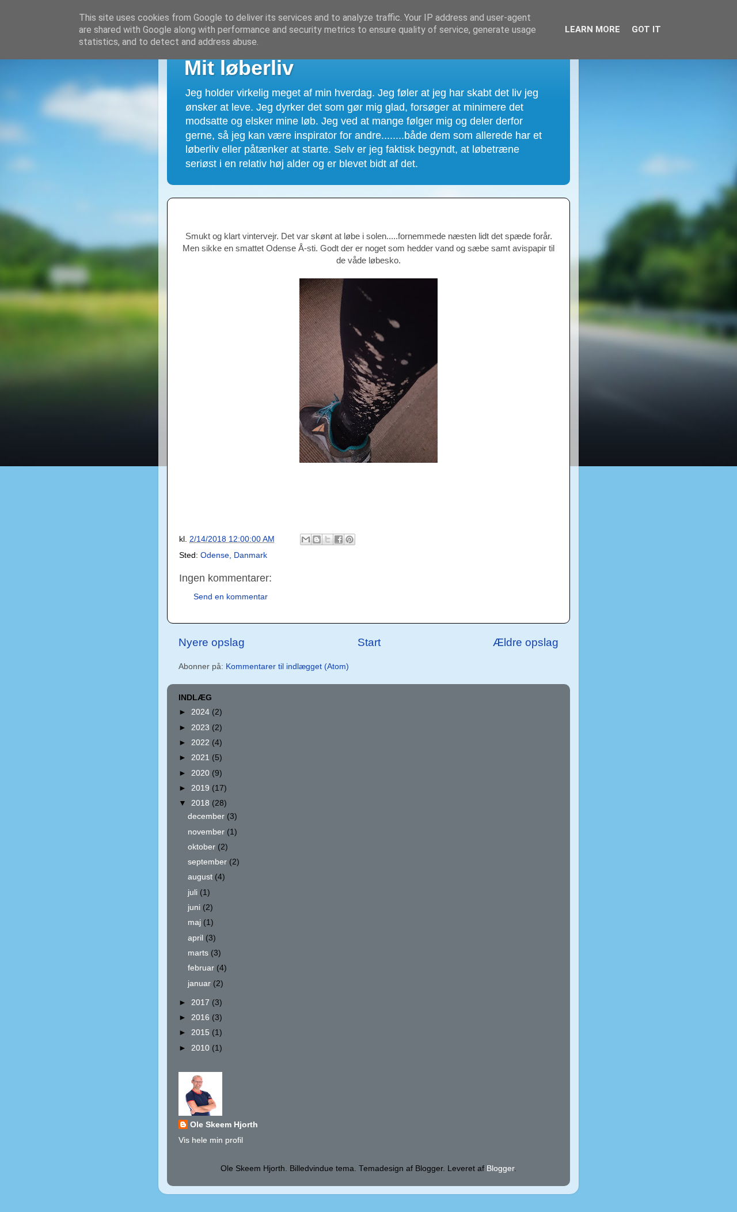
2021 (201, 757)
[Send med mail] (305, 539)
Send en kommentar (230, 596)
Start (369, 642)
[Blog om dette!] (316, 539)
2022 (201, 742)
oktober (203, 847)
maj (195, 922)
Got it (646, 29)
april (197, 938)
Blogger (500, 1168)
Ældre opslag (526, 642)
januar (200, 983)
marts (199, 953)
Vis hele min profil (210, 1140)
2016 (201, 1017)
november (207, 832)
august (201, 877)
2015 (201, 1032)
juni (195, 907)
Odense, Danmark (233, 555)
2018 (201, 803)
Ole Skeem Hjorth (224, 1124)
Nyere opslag (211, 642)
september (208, 862)
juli (194, 892)
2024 (201, 712)
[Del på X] (327, 539)
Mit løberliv (239, 68)
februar (202, 968)
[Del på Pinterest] (349, 539)
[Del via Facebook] (338, 539)
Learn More (592, 29)
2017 (201, 1002)
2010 (201, 1048)
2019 (201, 788)
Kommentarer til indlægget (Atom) (287, 666)
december (207, 816)
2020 (201, 773)
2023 (201, 727)
